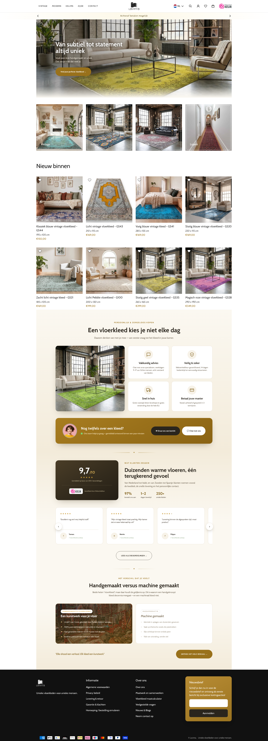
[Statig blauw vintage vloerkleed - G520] (208, 199)
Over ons (140, 687)
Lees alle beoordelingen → (134, 556)
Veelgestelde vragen (146, 704)
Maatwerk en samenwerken (149, 693)
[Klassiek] (159, 127)
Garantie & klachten (96, 704)
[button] (190, 6)
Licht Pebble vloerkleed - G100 (104, 297)
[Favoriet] (40, 180)
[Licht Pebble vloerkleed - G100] (109, 270)
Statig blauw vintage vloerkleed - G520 (208, 226)
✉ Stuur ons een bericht (165, 431)
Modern (56, 6)
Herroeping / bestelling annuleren (103, 710)
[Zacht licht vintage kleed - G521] (59, 270)
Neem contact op (144, 716)
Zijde (81, 6)
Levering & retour (94, 698)
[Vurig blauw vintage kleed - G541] (159, 199)
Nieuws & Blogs (143, 710)
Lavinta (193, 738)
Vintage (43, 6)
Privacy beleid (93, 693)
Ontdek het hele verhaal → (194, 654)
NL (178, 6)
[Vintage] (59, 127)
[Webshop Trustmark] (225, 6)
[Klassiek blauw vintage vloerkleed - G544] (59, 199)
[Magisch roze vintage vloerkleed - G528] (208, 270)
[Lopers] (208, 127)
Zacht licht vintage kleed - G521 (54, 297)
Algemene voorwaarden (98, 687)
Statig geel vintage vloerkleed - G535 (157, 297)
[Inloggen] (198, 6)
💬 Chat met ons (194, 431)
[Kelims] (109, 127)
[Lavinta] (134, 6)
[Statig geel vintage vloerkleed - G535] (159, 270)
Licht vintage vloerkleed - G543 (104, 226)
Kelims (69, 6)
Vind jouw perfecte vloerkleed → (73, 72)
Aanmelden (208, 713)
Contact (93, 6)
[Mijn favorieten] (205, 6)
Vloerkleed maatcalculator (149, 698)
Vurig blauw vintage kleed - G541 (155, 226)
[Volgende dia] (230, 16)
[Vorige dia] (38, 16)
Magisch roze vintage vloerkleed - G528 (208, 297)
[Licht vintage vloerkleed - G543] (109, 199)
